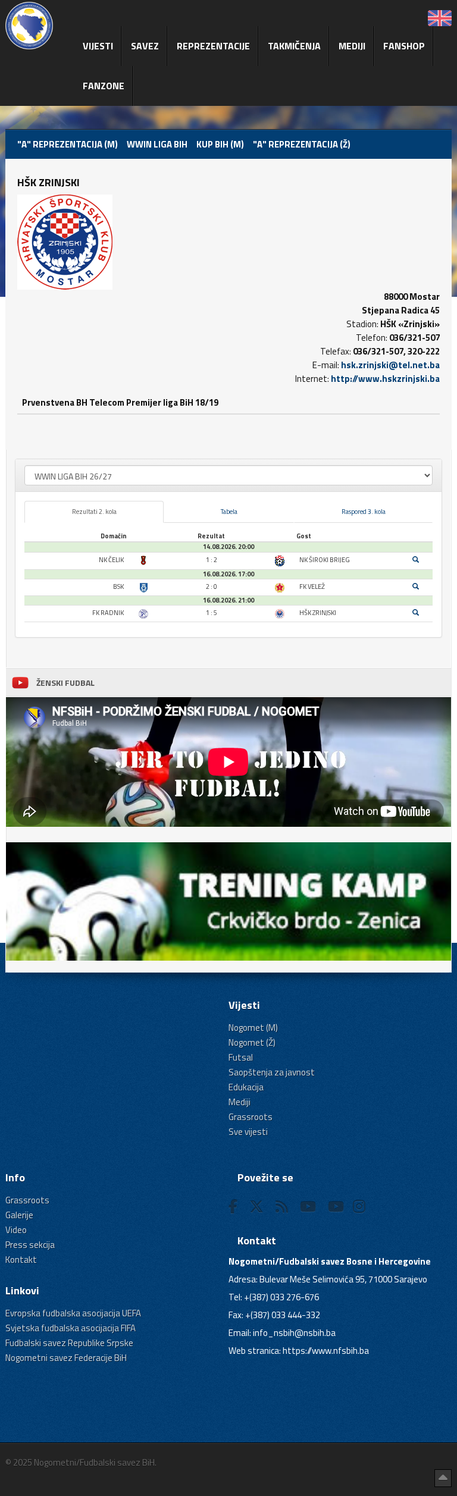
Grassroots (250, 1117)
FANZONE (103, 86)
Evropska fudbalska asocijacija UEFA (73, 1313)
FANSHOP (404, 46)
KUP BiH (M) (220, 144)
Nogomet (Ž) (252, 1042)
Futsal (240, 1057)
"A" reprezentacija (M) (67, 144)
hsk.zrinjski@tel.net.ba (390, 365)
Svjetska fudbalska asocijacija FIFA (70, 1328)
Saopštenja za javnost (271, 1072)
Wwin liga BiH (157, 144)
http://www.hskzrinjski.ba (385, 378)
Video (16, 1230)
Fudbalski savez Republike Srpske (69, 1343)
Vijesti (98, 46)
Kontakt (21, 1259)
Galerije (19, 1215)
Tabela (229, 511)
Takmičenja (294, 46)
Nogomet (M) (253, 1027)
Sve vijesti (248, 1132)
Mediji (352, 46)
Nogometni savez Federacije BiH (66, 1358)
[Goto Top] (443, 1478)
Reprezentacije (213, 46)
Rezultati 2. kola (94, 511)
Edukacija (246, 1087)
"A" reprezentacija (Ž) (301, 144)
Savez (145, 46)
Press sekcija (30, 1245)
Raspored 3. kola (364, 511)
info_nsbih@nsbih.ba (294, 1333)
